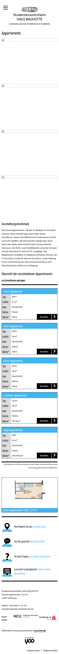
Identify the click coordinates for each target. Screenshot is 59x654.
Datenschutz (50, 650)
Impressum (33, 650)
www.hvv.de (40, 630)
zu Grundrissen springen (13, 280)
